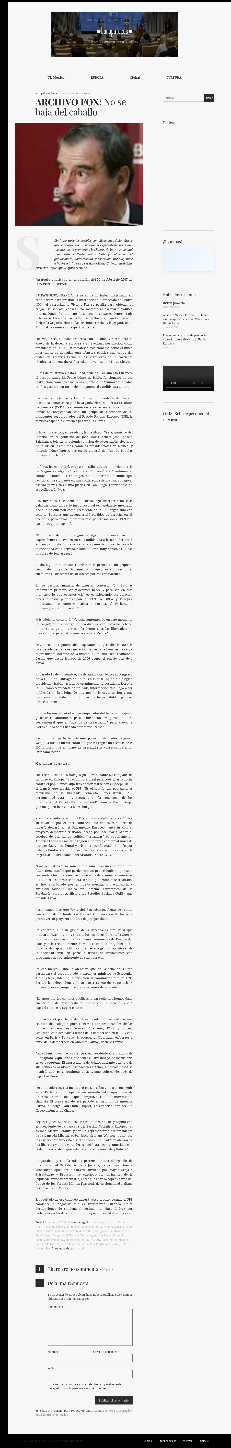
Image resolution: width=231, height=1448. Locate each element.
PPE (123, 1244)
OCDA (89, 1240)
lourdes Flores (102, 1235)
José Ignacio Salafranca (108, 1231)
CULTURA (173, 77)
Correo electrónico (106, 1352)
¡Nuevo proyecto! (174, 303)
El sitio (148, 1440)
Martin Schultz (75, 1240)
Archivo (187, 1440)
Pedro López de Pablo (75, 1244)
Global (135, 77)
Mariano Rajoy (54, 1240)
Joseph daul (60, 1235)
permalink (78, 1248)
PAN (97, 1240)
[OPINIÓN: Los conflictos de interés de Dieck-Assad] (226, 72)
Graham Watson (112, 1227)
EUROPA (97, 77)
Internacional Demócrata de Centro (69, 1231)
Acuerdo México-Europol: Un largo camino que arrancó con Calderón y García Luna (186, 319)
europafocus (43, 93)
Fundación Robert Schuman (83, 1227)
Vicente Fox (43, 1248)
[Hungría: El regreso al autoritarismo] (226, 78)
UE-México (56, 77)
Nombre (54, 1352)
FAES (44, 1227)
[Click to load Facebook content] (188, 259)
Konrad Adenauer (80, 1235)
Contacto (204, 1440)
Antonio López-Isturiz (103, 1222)
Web (51, 1368)
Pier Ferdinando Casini (104, 1244)
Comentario (56, 1307)
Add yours (106, 1269)
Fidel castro (56, 1227)
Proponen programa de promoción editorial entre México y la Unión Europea (185, 339)
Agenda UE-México (81, 93)
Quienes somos (167, 1440)
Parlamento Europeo (115, 1240)
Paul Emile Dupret (47, 1244)
